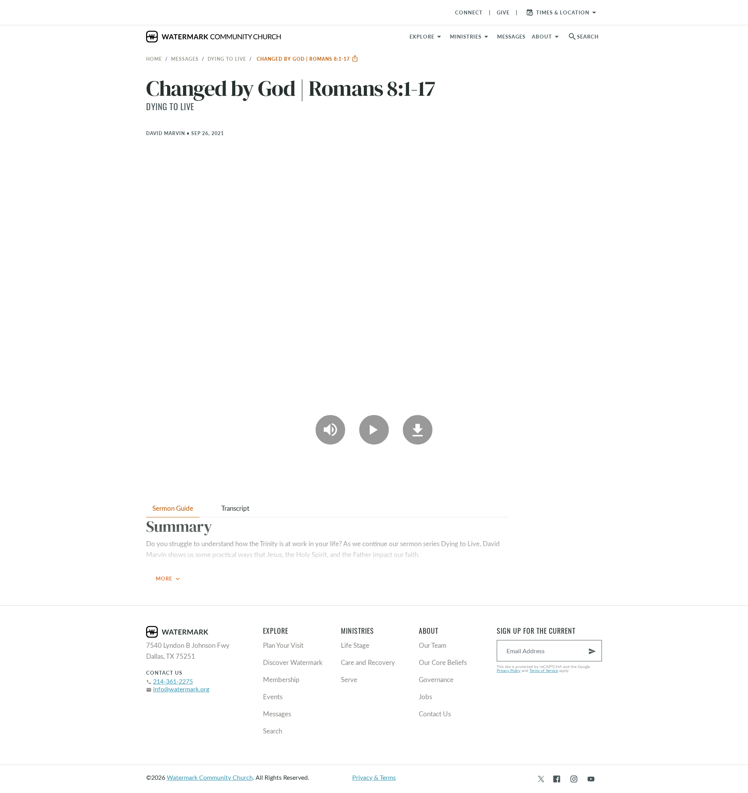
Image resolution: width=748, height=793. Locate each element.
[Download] (417, 430)
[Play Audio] (330, 430)
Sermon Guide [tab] (172, 508)
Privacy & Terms (374, 777)
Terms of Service (543, 670)
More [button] (169, 579)
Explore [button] (421, 36)
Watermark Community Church (210, 777)
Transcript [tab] (235, 508)
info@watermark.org (181, 689)
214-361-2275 (173, 681)
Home (154, 59)
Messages (185, 59)
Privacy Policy (508, 670)
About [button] (542, 36)
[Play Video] (374, 430)
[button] (470, 36)
